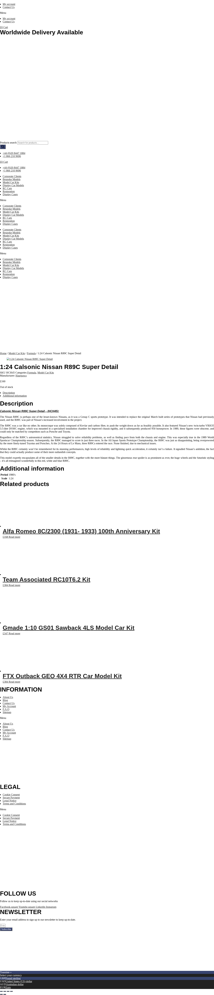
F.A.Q (6, 709)
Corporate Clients (12, 176)
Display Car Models (13, 185)
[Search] (3, 147)
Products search (8, 142)
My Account (9, 706)
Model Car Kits (11, 182)
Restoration (9, 191)
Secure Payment (11, 797)
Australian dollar (15, 984)
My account (9, 4)
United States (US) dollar (19, 981)
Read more (14, 536)
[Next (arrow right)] (4, 994)
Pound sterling (13, 978)
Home (3, 353)
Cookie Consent (11, 794)
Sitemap (7, 712)
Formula (31, 353)
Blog (5, 700)
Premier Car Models (31, 969)
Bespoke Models (11, 179)
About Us (8, 697)
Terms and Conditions (14, 803)
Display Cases (10, 194)
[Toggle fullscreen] (8, 991)
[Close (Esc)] (1, 991)
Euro (8, 987)
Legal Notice (9, 800)
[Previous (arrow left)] (1, 994)
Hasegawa (21, 375)
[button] (107, 12)
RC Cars (7, 188)
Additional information (15, 395)
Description (9, 392)
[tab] (108, 392)
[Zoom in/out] (11, 991)
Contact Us (9, 7)
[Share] (4, 991)
